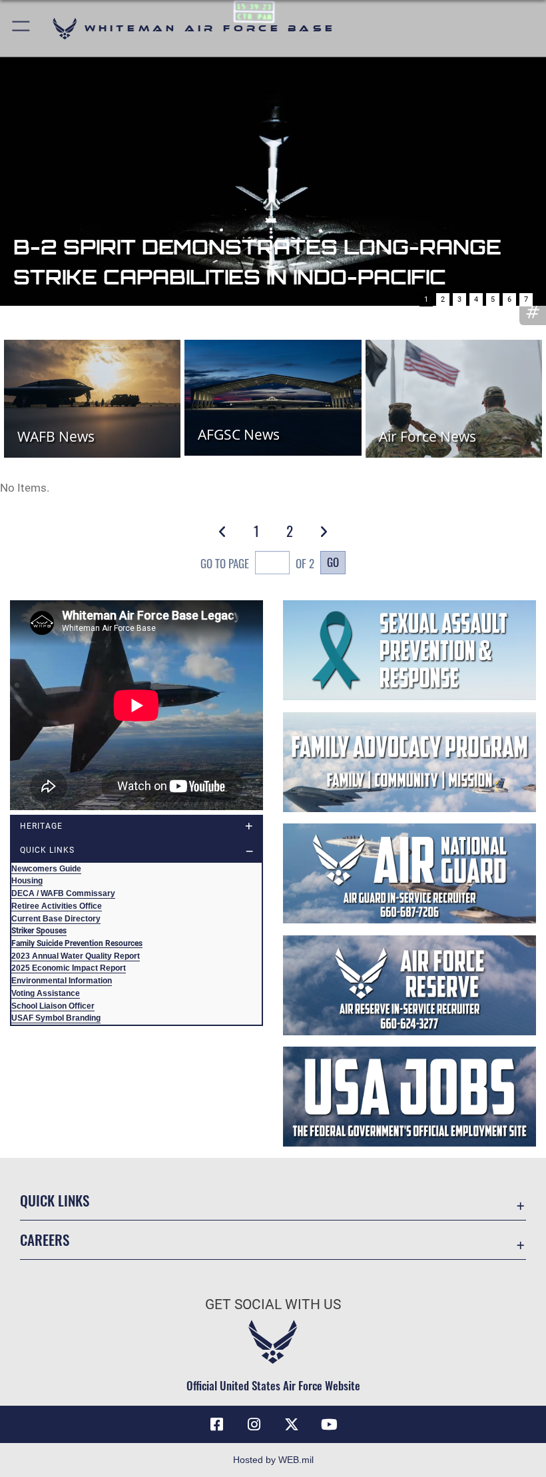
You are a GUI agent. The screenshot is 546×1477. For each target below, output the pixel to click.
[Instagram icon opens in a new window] (254, 1424)
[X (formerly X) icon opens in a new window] (292, 1424)
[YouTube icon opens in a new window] (329, 1424)
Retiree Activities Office (56, 906)
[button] (21, 28)
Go (333, 561)
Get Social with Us (273, 1304)
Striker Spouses (39, 930)
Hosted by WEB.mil (273, 1459)
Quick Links (54, 1200)
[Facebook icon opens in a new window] (217, 1424)
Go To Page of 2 (257, 563)
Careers (44, 1239)
